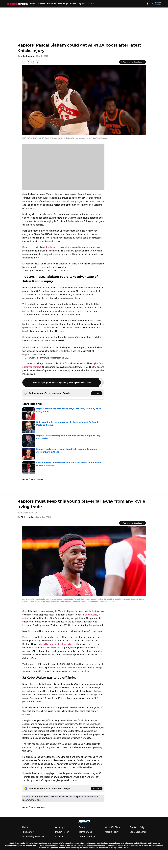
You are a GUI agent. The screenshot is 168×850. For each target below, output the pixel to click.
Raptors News (36, 479)
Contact (83, 827)
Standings (63, 4)
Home (25, 479)
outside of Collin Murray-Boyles (72, 667)
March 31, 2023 (62, 357)
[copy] (37, 62)
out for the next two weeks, (55, 247)
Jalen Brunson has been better (68, 311)
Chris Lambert (28, 517)
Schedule (51, 4)
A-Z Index (60, 836)
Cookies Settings (87, 836)
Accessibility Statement (33, 836)
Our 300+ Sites (112, 827)
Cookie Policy (112, 832)
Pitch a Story (28, 832)
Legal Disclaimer (138, 832)
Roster (73, 4)
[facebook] (147, 3)
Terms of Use (85, 832)
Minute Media (19, 843)
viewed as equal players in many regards (64, 201)
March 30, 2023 (61, 270)
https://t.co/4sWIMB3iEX (34, 354)
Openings (60, 827)
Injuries (81, 4)
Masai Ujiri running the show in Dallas (57, 644)
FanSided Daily (137, 827)
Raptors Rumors (37, 807)
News (32, 4)
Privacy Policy (62, 832)
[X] (153, 3)
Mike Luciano (27, 56)
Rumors (41, 4)
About (25, 827)
